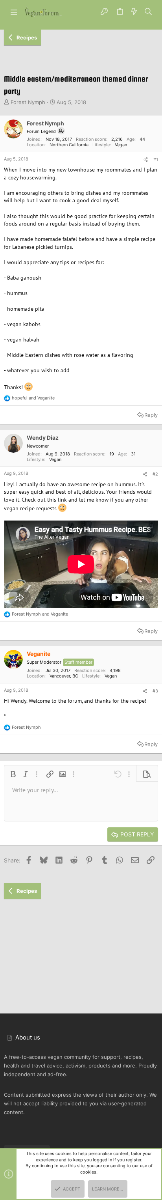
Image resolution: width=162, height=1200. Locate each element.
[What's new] (134, 11)
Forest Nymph (28, 102)
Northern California (69, 144)
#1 (155, 159)
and (33, 398)
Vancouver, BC (64, 676)
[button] (14, 12)
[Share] (146, 159)
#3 (155, 691)
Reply (151, 415)
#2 (155, 474)
